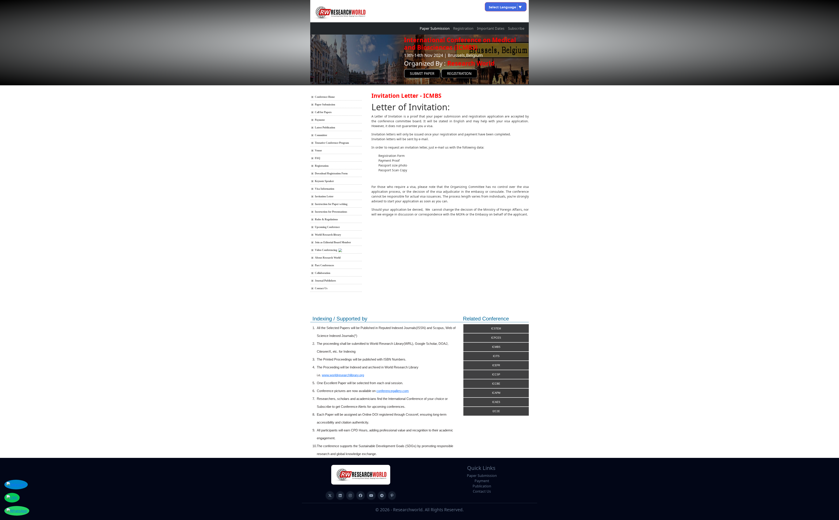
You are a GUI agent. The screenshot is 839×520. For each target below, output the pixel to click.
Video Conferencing (326, 250)
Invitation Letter (324, 196)
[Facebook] (360, 495)
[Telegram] (382, 495)
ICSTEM (496, 328)
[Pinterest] (391, 495)
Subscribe (516, 28)
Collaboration (322, 273)
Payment (320, 119)
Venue (318, 150)
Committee (321, 135)
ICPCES (496, 337)
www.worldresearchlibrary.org (343, 375)
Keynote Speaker (324, 181)
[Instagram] (350, 495)
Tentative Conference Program (332, 142)
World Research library (328, 234)
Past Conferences (324, 265)
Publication (482, 486)
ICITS (496, 356)
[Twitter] (330, 495)
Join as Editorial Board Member (333, 242)
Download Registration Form (331, 173)
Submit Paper (422, 73)
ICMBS (496, 346)
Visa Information (324, 188)
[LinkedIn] (340, 495)
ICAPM (496, 392)
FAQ (317, 158)
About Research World (328, 257)
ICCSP (496, 374)
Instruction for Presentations (331, 211)
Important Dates (490, 28)
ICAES (496, 402)
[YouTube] (371, 495)
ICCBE (496, 383)
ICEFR (496, 365)
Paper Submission (435, 28)
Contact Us (321, 288)
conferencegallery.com (392, 391)
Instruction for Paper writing (331, 204)
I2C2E (496, 411)
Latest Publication (325, 127)
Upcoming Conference (327, 227)
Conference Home (325, 96)
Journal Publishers (325, 280)
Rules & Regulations (326, 219)
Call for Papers (323, 112)
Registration (463, 28)
